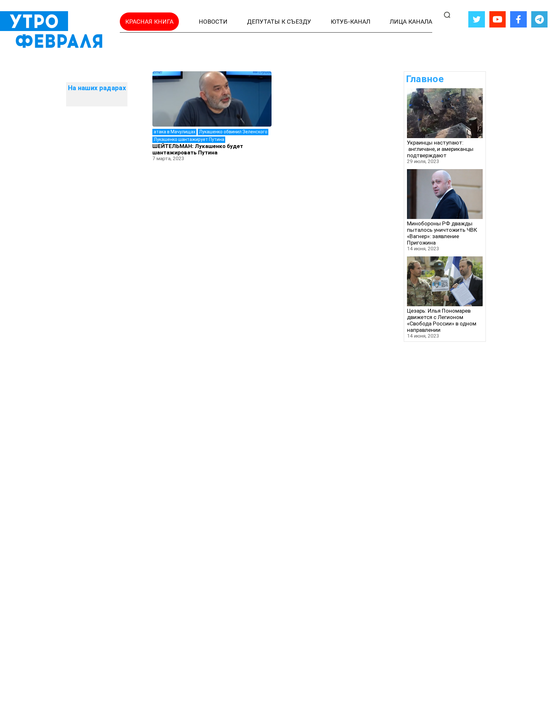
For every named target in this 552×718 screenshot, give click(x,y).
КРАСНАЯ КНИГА (149, 21)
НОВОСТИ (213, 21)
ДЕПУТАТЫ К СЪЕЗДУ (279, 21)
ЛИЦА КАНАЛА (411, 21)
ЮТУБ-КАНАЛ (350, 21)
